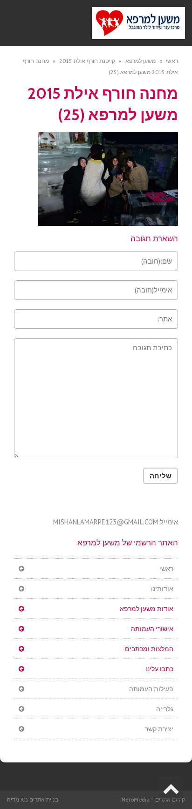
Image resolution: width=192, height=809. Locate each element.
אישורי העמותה (152, 629)
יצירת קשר (159, 729)
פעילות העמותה (151, 689)
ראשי (166, 568)
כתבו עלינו (159, 669)
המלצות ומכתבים (149, 649)
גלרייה (164, 709)
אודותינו (162, 589)
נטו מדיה (17, 799)
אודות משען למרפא (146, 609)
